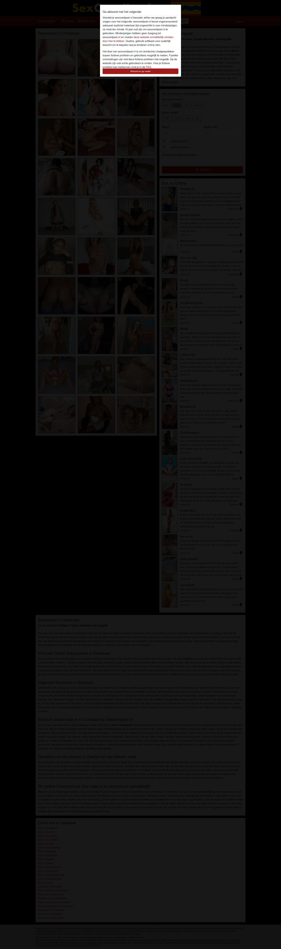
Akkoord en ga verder (140, 71)
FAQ (148, 67)
